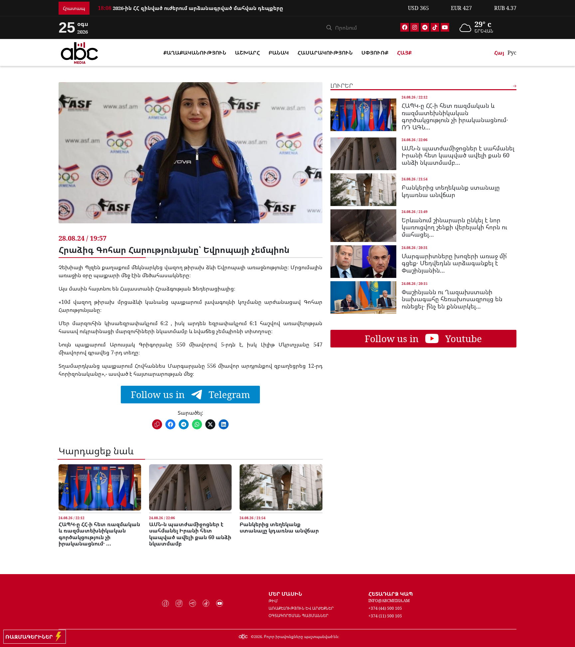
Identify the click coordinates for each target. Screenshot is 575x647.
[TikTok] (435, 27)
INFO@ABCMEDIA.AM (389, 600)
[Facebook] (404, 27)
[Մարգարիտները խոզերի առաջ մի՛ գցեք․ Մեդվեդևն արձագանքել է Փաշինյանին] (363, 261)
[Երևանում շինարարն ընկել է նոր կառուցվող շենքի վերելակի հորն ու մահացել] (363, 225)
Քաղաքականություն (194, 52)
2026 (258, 636)
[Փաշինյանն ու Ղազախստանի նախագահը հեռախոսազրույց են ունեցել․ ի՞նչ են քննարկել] (363, 297)
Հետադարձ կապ (390, 593)
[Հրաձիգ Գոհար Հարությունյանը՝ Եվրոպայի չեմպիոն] (190, 157)
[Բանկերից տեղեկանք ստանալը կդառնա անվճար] (281, 487)
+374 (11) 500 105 (385, 616)
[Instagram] (414, 27)
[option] (248, 7)
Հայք (404, 52)
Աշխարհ (247, 52)
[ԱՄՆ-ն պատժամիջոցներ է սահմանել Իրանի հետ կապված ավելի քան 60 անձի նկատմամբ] (190, 487)
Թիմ (273, 601)
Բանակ (279, 52)
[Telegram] (425, 27)
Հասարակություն (325, 52)
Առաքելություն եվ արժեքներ (301, 608)
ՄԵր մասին (285, 593)
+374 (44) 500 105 (385, 608)
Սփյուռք (374, 52)
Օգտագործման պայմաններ (298, 615)
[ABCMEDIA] (79, 52)
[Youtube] (445, 27)
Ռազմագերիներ (30, 636)
